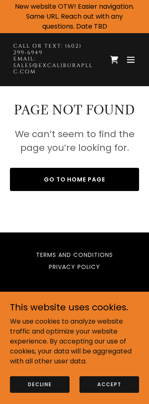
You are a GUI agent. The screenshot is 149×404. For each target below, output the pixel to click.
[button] (131, 59)
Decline (40, 383)
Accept (109, 383)
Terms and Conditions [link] (74, 255)
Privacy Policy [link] (74, 267)
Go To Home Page (75, 179)
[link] (55, 71)
